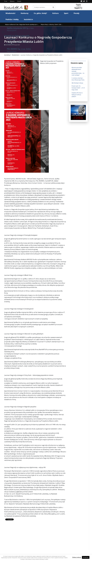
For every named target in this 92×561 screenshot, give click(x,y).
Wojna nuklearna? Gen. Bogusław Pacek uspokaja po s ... (22, 24)
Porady (76, 13)
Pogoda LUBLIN (78, 6)
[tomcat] (78, 112)
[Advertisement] (35, 537)
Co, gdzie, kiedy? (40, 13)
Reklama (12, 1)
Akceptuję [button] (85, 557)
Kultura (55, 13)
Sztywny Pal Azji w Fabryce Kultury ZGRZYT (77, 94)
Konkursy (24, 13)
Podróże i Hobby (12, 19)
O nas (5, 1)
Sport (66, 13)
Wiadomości (10, 13)
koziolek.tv (28, 19)
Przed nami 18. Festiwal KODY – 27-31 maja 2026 (78, 88)
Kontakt (19, 1)
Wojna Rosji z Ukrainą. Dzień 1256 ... (52, 24)
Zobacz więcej (76, 557)
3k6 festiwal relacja (77, 83)
